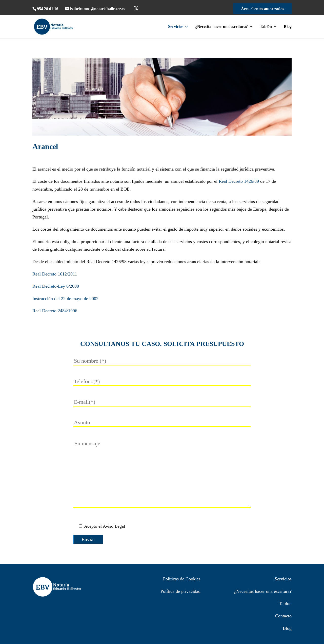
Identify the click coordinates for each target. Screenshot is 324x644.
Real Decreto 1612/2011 (54, 274)
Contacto (283, 615)
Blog (288, 27)
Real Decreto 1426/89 (239, 181)
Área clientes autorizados (262, 9)
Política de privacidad (180, 591)
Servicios (175, 27)
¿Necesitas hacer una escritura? (263, 591)
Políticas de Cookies (181, 578)
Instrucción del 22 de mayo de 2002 (65, 298)
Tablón (266, 27)
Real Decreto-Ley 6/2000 (55, 286)
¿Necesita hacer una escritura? (221, 27)
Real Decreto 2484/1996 (54, 310)
